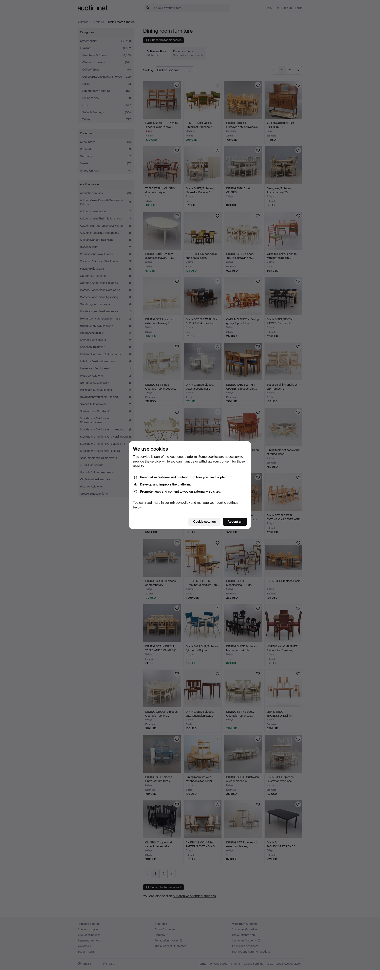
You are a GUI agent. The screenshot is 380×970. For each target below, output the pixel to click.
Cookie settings (204, 522)
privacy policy (180, 503)
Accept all (235, 522)
